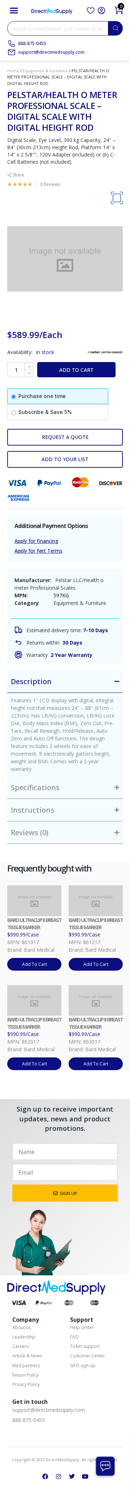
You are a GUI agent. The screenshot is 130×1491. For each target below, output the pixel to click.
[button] (14, 10)
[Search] (115, 28)
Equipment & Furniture (45, 70)
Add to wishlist (65, 459)
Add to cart (76, 369)
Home (13, 70)
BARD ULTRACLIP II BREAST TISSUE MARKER (34, 923)
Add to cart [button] (34, 964)
